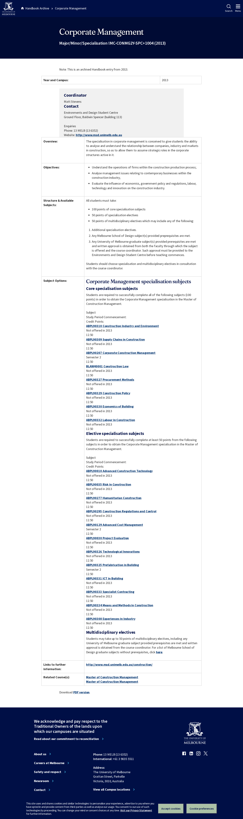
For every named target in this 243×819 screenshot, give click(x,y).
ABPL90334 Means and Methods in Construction (119, 605)
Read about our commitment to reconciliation (66, 739)
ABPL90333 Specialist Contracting (110, 592)
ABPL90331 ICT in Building (104, 578)
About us (40, 754)
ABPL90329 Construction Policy (108, 393)
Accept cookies (170, 808)
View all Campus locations (111, 789)
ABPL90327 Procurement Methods (110, 380)
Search (228, 10)
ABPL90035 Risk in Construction (108, 484)
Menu (238, 10)
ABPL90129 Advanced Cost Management (114, 525)
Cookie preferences (202, 808)
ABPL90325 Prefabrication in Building (112, 565)
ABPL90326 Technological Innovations (113, 551)
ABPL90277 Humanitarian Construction (113, 498)
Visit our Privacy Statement (136, 810)
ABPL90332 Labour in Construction (110, 420)
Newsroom (41, 781)
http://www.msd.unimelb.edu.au (99, 135)
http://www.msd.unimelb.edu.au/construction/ (119, 664)
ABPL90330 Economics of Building (110, 406)
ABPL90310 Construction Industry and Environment (122, 326)
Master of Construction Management (112, 677)
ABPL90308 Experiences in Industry (110, 619)
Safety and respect (47, 772)
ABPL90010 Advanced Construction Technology (119, 471)
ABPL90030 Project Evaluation (107, 538)
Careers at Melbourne (49, 763)
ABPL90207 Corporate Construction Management (120, 353)
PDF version (81, 692)
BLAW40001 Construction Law (107, 366)
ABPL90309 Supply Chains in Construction (115, 339)
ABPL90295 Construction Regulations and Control (121, 511)
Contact (40, 790)
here (159, 652)
